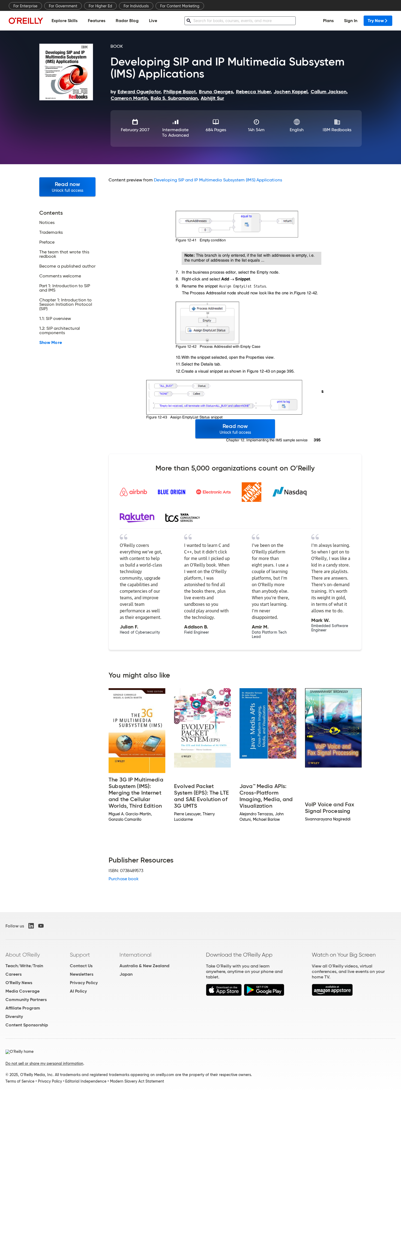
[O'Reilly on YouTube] (41, 925)
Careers (13, 974)
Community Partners (26, 999)
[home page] (26, 20)
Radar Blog (127, 20)
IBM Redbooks (337, 129)
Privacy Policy (84, 983)
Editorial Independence (85, 1081)
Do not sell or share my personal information (44, 1063)
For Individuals (136, 6)
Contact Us (81, 966)
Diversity (14, 1016)
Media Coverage (22, 991)
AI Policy (78, 991)
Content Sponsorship (26, 1025)
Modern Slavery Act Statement (137, 1081)
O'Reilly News (18, 983)
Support (80, 954)
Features (96, 20)
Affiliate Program (22, 1008)
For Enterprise (25, 6)
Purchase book (124, 878)
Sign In (350, 20)
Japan (126, 974)
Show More (50, 342)
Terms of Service (19, 1081)
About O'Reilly (22, 954)
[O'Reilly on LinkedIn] (31, 925)
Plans (328, 20)
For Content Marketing (179, 6)
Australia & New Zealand (144, 966)
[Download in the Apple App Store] (224, 994)
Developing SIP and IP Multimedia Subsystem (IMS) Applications (218, 179)
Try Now (376, 20)
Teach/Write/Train (24, 966)
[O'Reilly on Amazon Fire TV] (332, 994)
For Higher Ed (100, 6)
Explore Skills (64, 20)
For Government (63, 6)
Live (153, 20)
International (135, 954)
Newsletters (81, 974)
